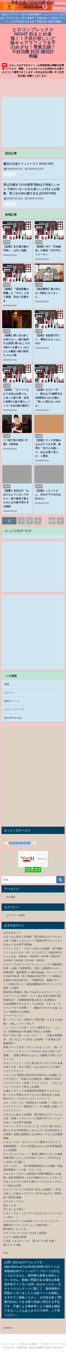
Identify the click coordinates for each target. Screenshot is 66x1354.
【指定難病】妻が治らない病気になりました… (48, 293)
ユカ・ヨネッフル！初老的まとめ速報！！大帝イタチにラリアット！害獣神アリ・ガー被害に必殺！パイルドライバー (32, 1106)
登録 (6, 684)
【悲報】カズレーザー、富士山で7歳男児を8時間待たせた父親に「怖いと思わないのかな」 (48, 397)
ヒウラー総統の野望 (14, 1237)
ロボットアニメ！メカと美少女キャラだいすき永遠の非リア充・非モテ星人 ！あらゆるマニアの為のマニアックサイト (32, 1067)
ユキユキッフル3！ (14, 1201)
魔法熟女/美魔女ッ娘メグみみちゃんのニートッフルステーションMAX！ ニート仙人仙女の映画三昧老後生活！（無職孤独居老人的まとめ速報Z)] (32, 996)
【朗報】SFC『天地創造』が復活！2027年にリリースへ (48, 250)
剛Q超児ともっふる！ (15, 1229)
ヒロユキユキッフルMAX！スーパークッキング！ (31, 1221)
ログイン (9, 692)
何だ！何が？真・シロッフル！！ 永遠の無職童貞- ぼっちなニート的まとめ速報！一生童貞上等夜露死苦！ (32, 1039)
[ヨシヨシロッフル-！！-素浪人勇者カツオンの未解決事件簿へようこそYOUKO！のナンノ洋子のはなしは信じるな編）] (32, 1158)
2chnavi (7, 1327)
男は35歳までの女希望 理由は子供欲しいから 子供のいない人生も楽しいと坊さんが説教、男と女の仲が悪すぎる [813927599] (31, 189)
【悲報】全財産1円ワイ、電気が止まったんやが (48, 339)
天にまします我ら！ (14, 1209)
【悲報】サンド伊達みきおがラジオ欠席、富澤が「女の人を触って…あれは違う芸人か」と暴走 (48, 448)
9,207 (52, 520)
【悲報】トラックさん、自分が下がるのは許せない (48, 494)
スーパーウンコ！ (13, 1015)
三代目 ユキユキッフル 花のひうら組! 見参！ (30, 1241)
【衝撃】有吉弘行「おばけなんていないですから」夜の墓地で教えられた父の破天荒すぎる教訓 (16, 498)
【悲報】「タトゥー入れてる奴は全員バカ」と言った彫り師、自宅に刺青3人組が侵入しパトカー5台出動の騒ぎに (16, 397)
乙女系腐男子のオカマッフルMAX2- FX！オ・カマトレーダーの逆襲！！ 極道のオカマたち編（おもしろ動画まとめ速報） (32, 1008)
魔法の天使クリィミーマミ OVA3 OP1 (28, 163)
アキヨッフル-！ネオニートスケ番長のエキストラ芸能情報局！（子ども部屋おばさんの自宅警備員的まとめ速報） (32, 1146)
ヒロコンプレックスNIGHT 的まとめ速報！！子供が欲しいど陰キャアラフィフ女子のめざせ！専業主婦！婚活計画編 (32, 1193)
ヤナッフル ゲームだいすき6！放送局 (25, 1233)
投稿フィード (11, 701)
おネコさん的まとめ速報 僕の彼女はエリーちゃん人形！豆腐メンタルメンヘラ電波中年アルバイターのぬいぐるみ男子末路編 (32, 940)
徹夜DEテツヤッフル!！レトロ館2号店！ (26, 1225)
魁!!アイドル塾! (12, 1245)
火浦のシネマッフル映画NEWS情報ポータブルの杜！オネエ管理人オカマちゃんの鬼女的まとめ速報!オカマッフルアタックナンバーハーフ (31, 1094)
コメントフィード (14, 709)
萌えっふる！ (11, 1205)
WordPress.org (12, 717)
